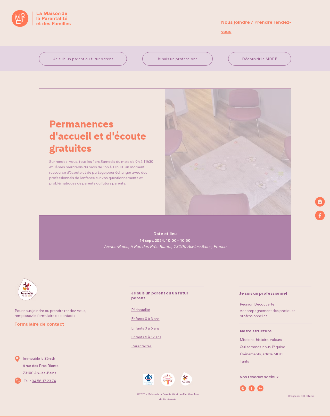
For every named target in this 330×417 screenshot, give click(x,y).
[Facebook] (320, 215)
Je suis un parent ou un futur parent (159, 296)
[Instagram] (320, 202)
